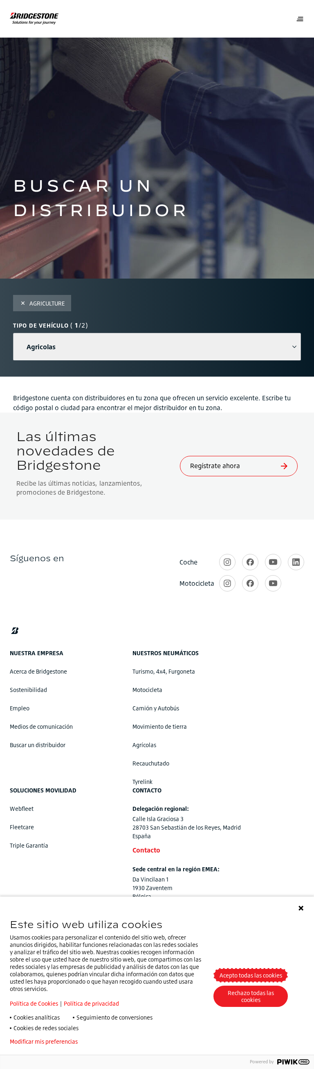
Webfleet (22, 808)
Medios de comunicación (41, 726)
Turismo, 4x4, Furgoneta (163, 671)
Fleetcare (22, 827)
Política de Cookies (34, 1003)
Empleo (19, 708)
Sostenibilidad (28, 689)
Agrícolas (144, 744)
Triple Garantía (29, 845)
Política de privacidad (91, 1003)
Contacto (146, 850)
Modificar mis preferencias (44, 1041)
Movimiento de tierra (159, 726)
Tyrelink (142, 781)
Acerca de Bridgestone (38, 671)
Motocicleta (147, 689)
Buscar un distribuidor (37, 744)
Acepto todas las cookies (251, 975)
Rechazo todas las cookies (251, 996)
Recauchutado (150, 763)
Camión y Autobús (155, 708)
